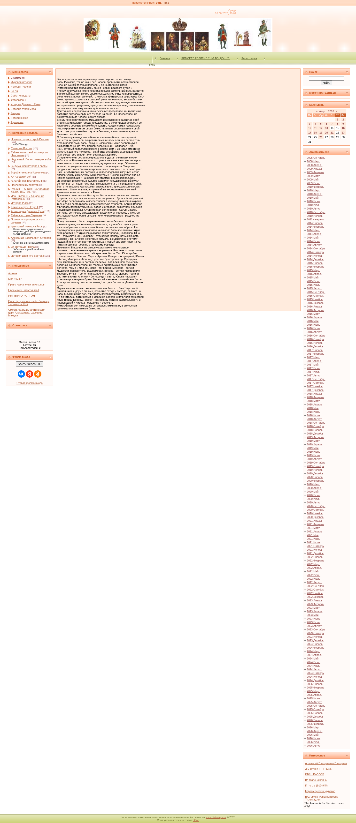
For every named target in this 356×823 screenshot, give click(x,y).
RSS (166, 2)
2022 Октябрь (315, 589)
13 (326, 128)
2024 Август (314, 669)
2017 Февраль (315, 353)
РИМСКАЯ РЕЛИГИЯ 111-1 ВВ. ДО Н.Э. (205, 58)
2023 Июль (313, 622)
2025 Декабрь (315, 716)
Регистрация (249, 58)
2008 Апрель (314, 165)
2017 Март (313, 357)
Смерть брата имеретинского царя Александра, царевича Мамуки (26, 312)
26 (320, 137)
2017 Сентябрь (316, 379)
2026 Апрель (314, 731)
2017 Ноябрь (315, 386)
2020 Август (314, 502)
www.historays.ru (216, 817)
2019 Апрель (314, 444)
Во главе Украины (316, 779)
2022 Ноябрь (315, 593)
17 (309, 132)
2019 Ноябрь (315, 469)
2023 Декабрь (315, 640)
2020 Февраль (315, 480)
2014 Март (313, 230)
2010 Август (314, 208)
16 (343, 128)
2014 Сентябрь (316, 248)
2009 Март (313, 175)
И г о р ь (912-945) (316, 785)
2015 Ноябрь (315, 299)
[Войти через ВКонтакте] (21, 374)
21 (332, 132)
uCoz (196, 820)
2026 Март (313, 727)
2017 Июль (313, 371)
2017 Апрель (314, 360)
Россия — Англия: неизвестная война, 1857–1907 (30, 190)
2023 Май (312, 615)
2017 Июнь (313, 368)
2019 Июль (313, 455)
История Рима (20, 203)
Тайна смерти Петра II (25, 207)
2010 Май (312, 197)
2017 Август (314, 375)
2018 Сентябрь (316, 422)
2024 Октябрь (315, 673)
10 (309, 128)
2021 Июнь (313, 538)
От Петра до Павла (23, 246)
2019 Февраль (315, 437)
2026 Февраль (315, 723)
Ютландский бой (21, 176)
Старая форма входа (29, 383)
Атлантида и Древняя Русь (27, 211)
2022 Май (312, 571)
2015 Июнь (313, 281)
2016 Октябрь (315, 339)
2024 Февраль (315, 647)
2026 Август (314, 745)
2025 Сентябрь (316, 705)
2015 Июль (313, 284)
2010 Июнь (313, 201)
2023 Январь (315, 600)
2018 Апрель (314, 404)
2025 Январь (315, 683)
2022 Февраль (315, 560)
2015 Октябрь (315, 295)
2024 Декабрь (315, 680)
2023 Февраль (315, 604)
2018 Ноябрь (315, 429)
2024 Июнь (313, 662)
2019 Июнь (313, 451)
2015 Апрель (314, 273)
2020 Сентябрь (316, 506)
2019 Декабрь (315, 473)
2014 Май (312, 237)
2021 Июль (313, 542)
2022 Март (313, 564)
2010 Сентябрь (316, 212)
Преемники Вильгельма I (23, 290)
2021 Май (312, 535)
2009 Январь (315, 168)
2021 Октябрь (315, 546)
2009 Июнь (313, 183)
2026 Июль (313, 742)
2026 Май (312, 734)
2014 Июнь (313, 241)
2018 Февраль (315, 397)
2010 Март (313, 190)
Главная (165, 58)
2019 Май (312, 448)
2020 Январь (315, 477)
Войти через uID (29, 364)
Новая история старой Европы (30, 139)
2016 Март (313, 313)
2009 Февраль (315, 172)
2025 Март (313, 691)
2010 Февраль (315, 186)
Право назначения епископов (26, 284)
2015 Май (312, 277)
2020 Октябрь (315, 509)
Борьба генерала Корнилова (28, 172)
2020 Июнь (313, 495)
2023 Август (314, 625)
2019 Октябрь (315, 466)
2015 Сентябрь (316, 292)
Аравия (12, 273)
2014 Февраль (315, 226)
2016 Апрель (314, 317)
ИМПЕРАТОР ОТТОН (21, 295)
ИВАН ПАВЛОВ (314, 774)
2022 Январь (315, 556)
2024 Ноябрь (315, 676)
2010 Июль (313, 204)
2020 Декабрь (315, 517)
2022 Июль (313, 578)
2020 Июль (313, 498)
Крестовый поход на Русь (27, 226)
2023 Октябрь (315, 633)
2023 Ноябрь (315, 636)
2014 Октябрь (315, 252)
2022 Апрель (314, 567)
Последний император (25, 184)
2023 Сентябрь (316, 629)
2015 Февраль (315, 266)
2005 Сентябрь (316, 157)
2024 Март (313, 651)
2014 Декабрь (315, 259)
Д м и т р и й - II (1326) (319, 768)
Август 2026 (326, 111)
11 (315, 128)
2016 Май (312, 321)
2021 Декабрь (315, 553)
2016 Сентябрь (316, 335)
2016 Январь (315, 306)
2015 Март (313, 270)
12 (320, 128)
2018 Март (313, 400)
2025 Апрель (314, 694)
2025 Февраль (315, 687)
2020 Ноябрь (315, 513)
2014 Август (314, 244)
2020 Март (313, 484)
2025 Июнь (313, 698)
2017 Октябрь (315, 382)
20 (326, 132)
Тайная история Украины (26, 215)
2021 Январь (315, 520)
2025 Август (314, 702)
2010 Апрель (314, 194)
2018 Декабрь (315, 433)
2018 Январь (315, 393)
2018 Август (314, 419)
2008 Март (313, 161)
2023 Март (313, 607)
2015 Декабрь (315, 302)
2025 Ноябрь (315, 712)
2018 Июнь (313, 411)
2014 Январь (315, 223)
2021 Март (313, 527)
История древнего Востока (27, 255)
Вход (152, 64)
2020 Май (312, 491)
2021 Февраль (315, 524)
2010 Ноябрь (315, 215)
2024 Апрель (314, 654)
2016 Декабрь (315, 346)
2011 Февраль (315, 219)
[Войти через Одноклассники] (37, 374)
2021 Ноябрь (315, 549)
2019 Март (313, 440)
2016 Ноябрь (315, 342)
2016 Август (314, 331)
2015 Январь (315, 263)
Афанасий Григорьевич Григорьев (326, 763)
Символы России (21, 148)
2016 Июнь (313, 324)
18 (315, 132)
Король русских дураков (320, 791)
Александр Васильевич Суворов (31, 237)
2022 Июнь (313, 575)
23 (343, 132)
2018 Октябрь (315, 426)
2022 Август (314, 582)
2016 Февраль (315, 310)
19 (320, 132)
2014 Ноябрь (315, 255)
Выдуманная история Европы (29, 166)
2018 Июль (313, 415)
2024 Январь (315, 644)
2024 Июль (313, 665)
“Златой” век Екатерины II (27, 180)
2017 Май (312, 364)
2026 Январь (315, 720)
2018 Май (312, 408)
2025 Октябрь (315, 709)
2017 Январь (315, 350)
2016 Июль (313, 328)
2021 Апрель (314, 531)
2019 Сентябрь (316, 462)
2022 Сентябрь (316, 585)
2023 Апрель (314, 611)
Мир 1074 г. (15, 278)
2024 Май (312, 658)
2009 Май (312, 179)
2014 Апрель (314, 233)
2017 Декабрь (315, 390)
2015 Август (314, 288)
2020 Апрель (314, 487)
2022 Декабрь (315, 596)
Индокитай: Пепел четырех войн (31, 159)
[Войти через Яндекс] (29, 374)
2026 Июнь (313, 738)
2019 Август (314, 458)
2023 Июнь (313, 618)
